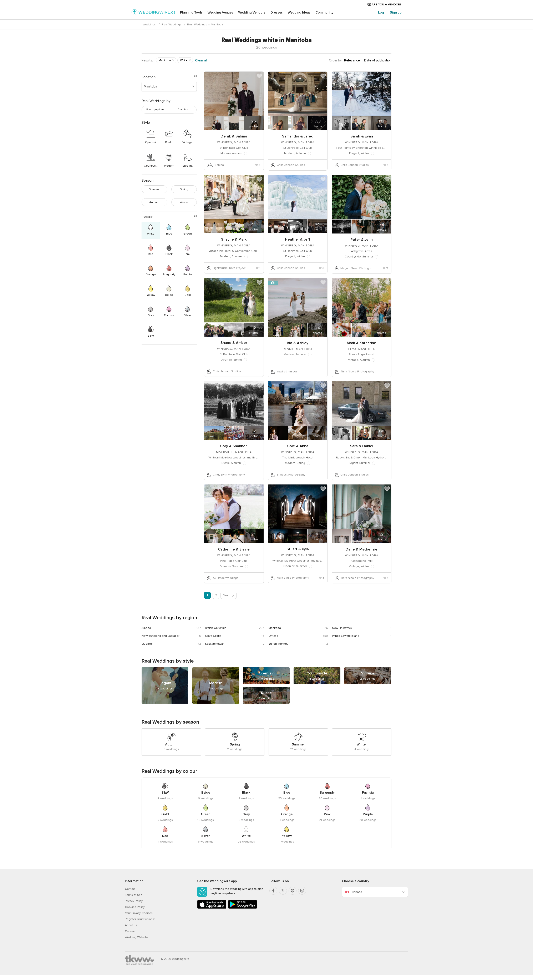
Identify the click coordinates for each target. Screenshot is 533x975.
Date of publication (377, 60)
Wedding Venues (220, 12)
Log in (382, 12)
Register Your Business (140, 919)
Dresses (276, 12)
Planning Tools (191, 12)
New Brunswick (342, 628)
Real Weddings (171, 24)
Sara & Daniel (361, 446)
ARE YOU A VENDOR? (386, 4)
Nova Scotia (213, 636)
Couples (183, 109)
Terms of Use (133, 895)
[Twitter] (283, 891)
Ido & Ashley (297, 343)
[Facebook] (273, 891)
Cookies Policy (135, 907)
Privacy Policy (134, 901)
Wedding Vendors (251, 12)
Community (324, 12)
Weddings (149, 24)
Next (226, 595)
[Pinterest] (292, 891)
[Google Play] (242, 908)
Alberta (146, 628)
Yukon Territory (278, 643)
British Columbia (215, 628)
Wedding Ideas (299, 12)
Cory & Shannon (234, 446)
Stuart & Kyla (298, 549)
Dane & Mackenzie (361, 549)
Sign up (395, 12)
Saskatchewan (214, 643)
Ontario (273, 636)
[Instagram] (302, 891)
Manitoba (275, 628)
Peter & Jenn (361, 239)
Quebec (147, 643)
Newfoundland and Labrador (160, 636)
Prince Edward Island (345, 636)
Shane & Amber (233, 342)
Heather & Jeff (297, 239)
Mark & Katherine (361, 343)
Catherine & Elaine (234, 549)
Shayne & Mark (234, 239)
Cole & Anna (297, 446)
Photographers (155, 109)
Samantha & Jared (297, 136)
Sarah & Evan (361, 136)
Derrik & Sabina (234, 136)
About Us (131, 925)
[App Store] (211, 908)
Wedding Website (136, 937)
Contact (130, 889)
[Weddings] (153, 13)
